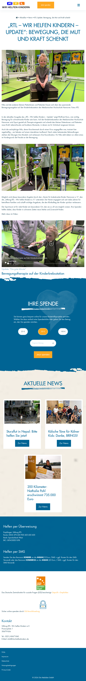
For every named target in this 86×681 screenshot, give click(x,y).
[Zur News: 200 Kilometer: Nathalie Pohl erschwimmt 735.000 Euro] (43, 467)
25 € (23, 331)
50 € (43, 331)
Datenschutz (5, 661)
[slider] (41, 263)
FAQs (3, 652)
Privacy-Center (6, 670)
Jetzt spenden (45, 5)
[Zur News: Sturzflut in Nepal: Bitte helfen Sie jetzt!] (22, 412)
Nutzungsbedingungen (9, 665)
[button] (43, 243)
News (30, 18)
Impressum (5, 656)
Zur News (22, 443)
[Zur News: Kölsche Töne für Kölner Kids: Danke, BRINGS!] (64, 412)
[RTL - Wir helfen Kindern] (19, 5)
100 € (63, 331)
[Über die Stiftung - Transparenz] (40, 583)
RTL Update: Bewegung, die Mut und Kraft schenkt (52, 18)
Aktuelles (23, 18)
